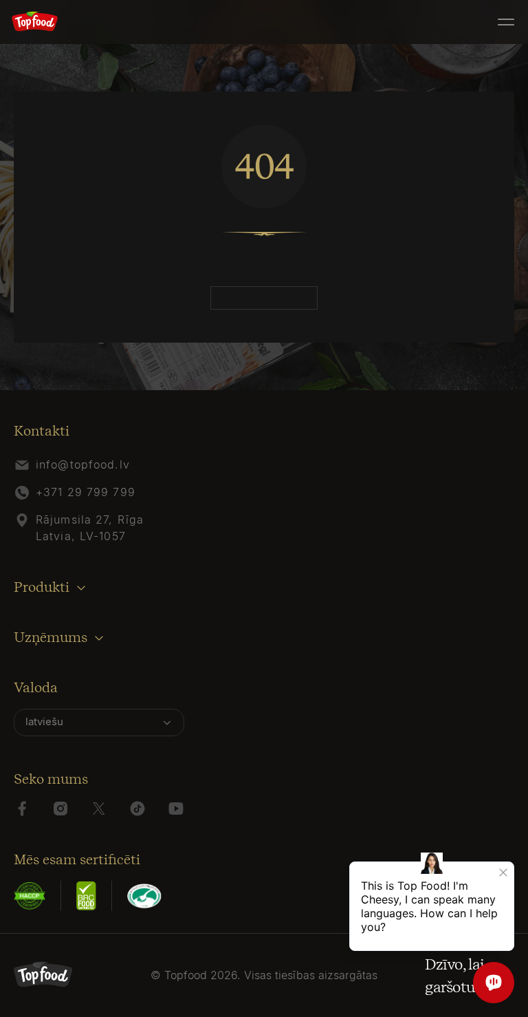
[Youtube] (176, 808)
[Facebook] (22, 808)
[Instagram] (60, 808)
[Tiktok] (137, 808)
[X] (99, 808)
